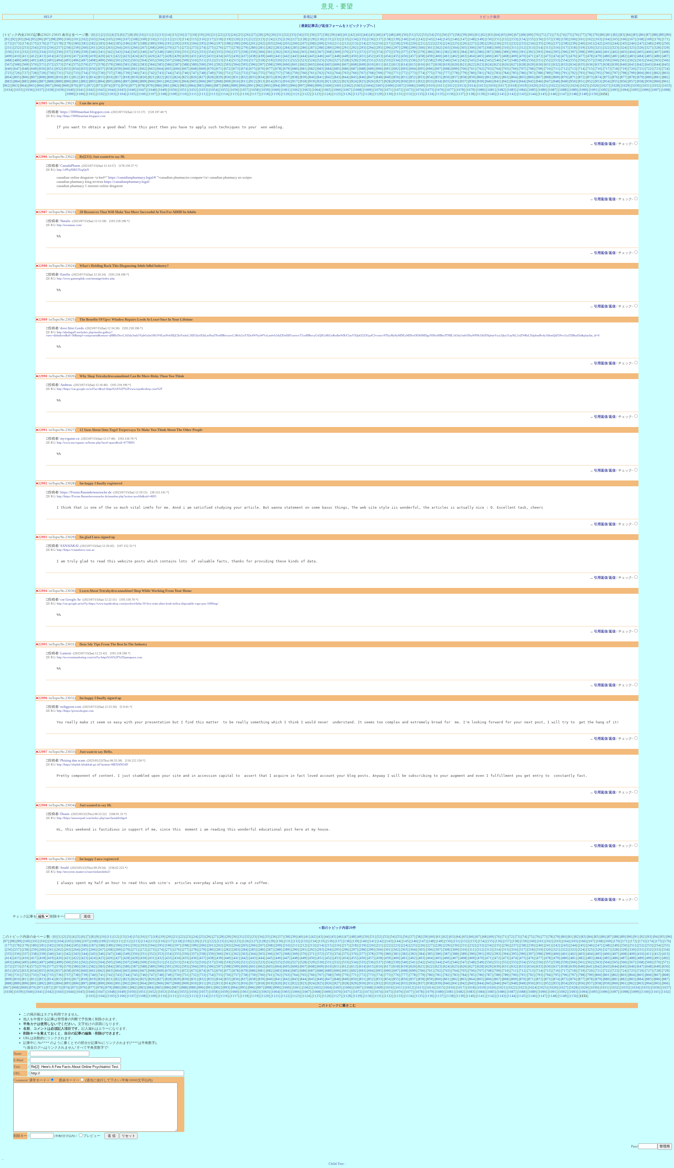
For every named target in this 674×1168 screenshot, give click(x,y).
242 (598, 43)
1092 (604, 90)
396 (564, 52)
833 (253, 77)
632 (556, 64)
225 (455, 43)
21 (214, 35)
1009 (420, 85)
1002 (348, 85)
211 (337, 43)
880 (649, 77)
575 (76, 64)
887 (42, 81)
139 (396, 39)
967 (49, 85)
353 (202, 52)
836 (278, 77)
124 (269, 39)
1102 (101, 94)
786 (522, 73)
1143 (522, 94)
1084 (522, 90)
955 (615, 81)
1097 (655, 90)
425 (143, 56)
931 (413, 81)
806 (25, 77)
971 (82, 85)
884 (17, 81)
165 (615, 39)
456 (404, 56)
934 (438, 81)
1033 (666, 85)
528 (345, 60)
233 (522, 43)
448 (337, 56)
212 (345, 43)
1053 (203, 90)
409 (8, 56)
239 (573, 43)
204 (278, 43)
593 (227, 64)
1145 (542, 94)
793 (581, 73)
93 (20, 39)
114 (185, 39)
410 (17, 56)
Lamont (65, 653)
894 (101, 81)
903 (177, 81)
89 (661, 35)
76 (576, 35)
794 (590, 73)
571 (42, 64)
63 (490, 35)
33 (293, 35)
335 (50, 52)
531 (371, 60)
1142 (511, 94)
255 (42, 48)
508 (177, 60)
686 (345, 69)
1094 (624, 90)
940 (489, 81)
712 (564, 69)
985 (200, 85)
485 (649, 56)
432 (202, 56)
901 (160, 81)
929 (396, 81)
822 (160, 77)
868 (548, 77)
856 (446, 77)
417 (76, 56)
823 (168, 77)
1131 (398, 94)
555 (573, 60)
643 (649, 64)
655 (84, 69)
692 (396, 69)
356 (227, 52)
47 (385, 35)
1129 (378, 94)
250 (665, 43)
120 (236, 39)
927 (379, 81)
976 (124, 85)
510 (194, 60)
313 (531, 48)
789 (548, 73)
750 (219, 73)
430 (185, 56)
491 (34, 60)
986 (209, 85)
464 (472, 56)
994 (276, 85)
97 (47, 39)
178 (59, 43)
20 (207, 35)
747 (194, 73)
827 (202, 77)
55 (438, 35)
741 (143, 73)
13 (161, 35)
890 (67, 81)
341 (101, 52)
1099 (70, 94)
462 (455, 56)
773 (413, 73)
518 (261, 60)
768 (371, 73)
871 (573, 77)
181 (84, 43)
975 (116, 85)
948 (556, 81)
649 (34, 69)
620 (455, 64)
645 (665, 64)
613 (396, 64)
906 (202, 81)
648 (25, 69)
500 (109, 60)
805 (17, 77)
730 (50, 73)
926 (371, 81)
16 (181, 35)
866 (531, 77)
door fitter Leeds (72, 328)
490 (25, 60)
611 (379, 64)
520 (278, 60)
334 (42, 52)
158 (556, 39)
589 (194, 64)
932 (421, 81)
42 (352, 35)
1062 (296, 90)
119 (227, 39)
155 (531, 39)
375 (387, 52)
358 (244, 52)
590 (202, 64)
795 (598, 73)
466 (489, 56)
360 (261, 52)
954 (606, 81)
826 (194, 77)
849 (387, 77)
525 (320, 60)
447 (328, 56)
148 (472, 39)
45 (372, 35)
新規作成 (165, 17)
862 (497, 77)
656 (93, 69)
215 (371, 43)
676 (261, 69)
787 (531, 73)
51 (411, 35)
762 (320, 73)
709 (539, 69)
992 (259, 85)
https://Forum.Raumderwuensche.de (86, 492)
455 (396, 56)
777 (446, 73)
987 (217, 85)
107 (126, 39)
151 (497, 39)
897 (126, 81)
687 (354, 69)
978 (141, 85)
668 (194, 69)
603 (312, 64)
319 (581, 48)
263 (109, 48)
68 (523, 35)
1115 (234, 94)
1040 (70, 90)
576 (84, 64)
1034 (8, 90)
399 (590, 52)
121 (244, 39)
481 (615, 56)
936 (455, 81)
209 (320, 43)
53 (425, 35)
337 (67, 52)
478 (590, 56)
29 (267, 35)
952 (590, 81)
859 (472, 77)
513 (219, 60)
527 (337, 60)
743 (160, 73)
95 (34, 39)
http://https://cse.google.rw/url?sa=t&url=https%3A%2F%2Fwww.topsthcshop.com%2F (109, 388)
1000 (327, 85)
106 (118, 39)
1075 (429, 90)
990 (242, 85)
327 (649, 48)
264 (118, 48)
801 (649, 73)
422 (118, 56)
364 (295, 52)
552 (548, 60)
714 (581, 69)
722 (649, 69)
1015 (481, 85)
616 (421, 64)
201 (253, 43)
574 (67, 64)
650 (42, 69)
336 (59, 52)
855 (438, 77)
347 (152, 52)
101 (76, 39)
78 (589, 35)
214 (362, 43)
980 (158, 85)
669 (202, 69)
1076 (439, 90)
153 (514, 39)
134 (354, 39)
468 (505, 56)
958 (640, 81)
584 (152, 64)
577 (93, 64)
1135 (439, 94)
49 (398, 35)
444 (303, 56)
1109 (172, 94)
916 (286, 81)
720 (632, 69)
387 (489, 52)
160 (573, 39)
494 (59, 60)
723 (657, 69)
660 (126, 69)
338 (76, 52)
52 (418, 35)
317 (564, 48)
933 (430, 81)
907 (211, 81)
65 (504, 35)
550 (531, 60)
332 (25, 52)
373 (371, 52)
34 (299, 35)
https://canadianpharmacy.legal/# (132, 177)
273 (194, 48)
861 (489, 77)
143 (430, 39)
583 (143, 64)
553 (556, 60)
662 (143, 69)
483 (632, 56)
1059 (265, 90)
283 (278, 48)
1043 (101, 90)
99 (60, 39)
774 (421, 73)
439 (261, 56)
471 (531, 56)
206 (295, 43)
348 (160, 52)
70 (536, 35)
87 (648, 35)
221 (421, 43)
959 (649, 81)
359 (253, 52)
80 (602, 35)
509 (185, 60)
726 (17, 73)
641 (632, 64)
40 (339, 35)
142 (421, 39)
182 (93, 43)
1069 (367, 90)
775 (430, 73)
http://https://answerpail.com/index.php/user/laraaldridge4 (92, 817)
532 (379, 60)
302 (438, 48)
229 (489, 43)
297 (396, 48)
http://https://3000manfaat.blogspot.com (81, 115)
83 (622, 35)
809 (50, 77)
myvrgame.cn (70, 438)
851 (404, 77)
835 (269, 77)
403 (623, 52)
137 (379, 39)
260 (84, 48)
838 (295, 77)
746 (185, 73)
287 (312, 48)
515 (236, 60)
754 (253, 73)
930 (404, 81)
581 (126, 64)
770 (387, 73)
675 (253, 69)
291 (345, 48)
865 (522, 77)
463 (463, 56)
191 (168, 43)
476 (573, 56)
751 (227, 73)
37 (319, 35)
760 (303, 73)
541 (455, 60)
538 (430, 60)
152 (505, 39)
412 (34, 56)
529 (354, 60)
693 (404, 69)
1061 (285, 90)
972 (91, 85)
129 (312, 39)
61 (477, 35)
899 (143, 81)
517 (253, 60)
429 (177, 56)
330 (8, 52)
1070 (378, 90)
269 (160, 48)
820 (143, 77)
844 (345, 77)
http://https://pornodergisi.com (75, 710)
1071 (388, 90)
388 (497, 52)
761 (312, 73)
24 (234, 35)
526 (328, 60)
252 (17, 48)
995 (285, 85)
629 (531, 64)
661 (135, 69)
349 (168, 52)
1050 (172, 90)
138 (387, 39)
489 (17, 60)
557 (590, 60)
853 (421, 77)
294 (371, 48)
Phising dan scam (72, 760)
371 (354, 52)
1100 (80, 94)
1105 (131, 94)
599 (278, 64)
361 (269, 52)
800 (640, 73)
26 (247, 35)
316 (556, 48)
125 (278, 39)
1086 (542, 90)
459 (430, 56)
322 (606, 48)
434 (219, 56)
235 (539, 43)
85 (635, 35)
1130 (388, 94)
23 (227, 35)
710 (548, 69)
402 (615, 52)
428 (168, 56)
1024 (574, 85)
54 (431, 35)
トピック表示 (489, 17)
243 (606, 43)
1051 (183, 90)
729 (42, 73)
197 (219, 43)
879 (640, 77)
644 (657, 64)
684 (328, 69)
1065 (326, 90)
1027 (605, 85)
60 (471, 35)
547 (505, 60)
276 (219, 48)
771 (396, 73)
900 (152, 81)
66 (510, 35)
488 (8, 60)
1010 (430, 85)
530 (362, 60)
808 (42, 77)
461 (446, 56)
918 (303, 81)
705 (505, 69)
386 (480, 52)
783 (497, 73)
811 (67, 77)
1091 (593, 90)
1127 (357, 94)
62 (484, 35)
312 (522, 48)
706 (514, 69)
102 (84, 39)
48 (392, 35)
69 (530, 35)
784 (505, 73)
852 (413, 77)
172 (8, 43)
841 (320, 77)
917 (295, 81)
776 (438, 73)
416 (67, 56)
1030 (636, 85)
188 (143, 43)
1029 (625, 85)
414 (50, 56)
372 (362, 52)
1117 (255, 94)
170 (657, 39)
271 (177, 48)
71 (543, 35)
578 (101, 64)
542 (463, 60)
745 (177, 73)
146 (455, 39)
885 (25, 81)
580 (118, 64)
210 (328, 43)
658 (109, 69)
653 (67, 69)
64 (497, 35)
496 (76, 60)
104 (101, 39)
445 (312, 56)
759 (295, 73)
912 (253, 81)
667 (185, 69)
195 (202, 43)
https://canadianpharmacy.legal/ (127, 182)
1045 (121, 90)
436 (236, 56)
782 (489, 73)
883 (8, 81)
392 (531, 52)
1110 (183, 94)
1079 (470, 90)
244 (615, 43)
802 (657, 73)
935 (446, 81)
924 (354, 81)
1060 (275, 90)
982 (175, 85)
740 (135, 73)
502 (126, 60)
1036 (29, 90)
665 (168, 69)
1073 (409, 90)
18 (194, 35)
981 (167, 85)
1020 (533, 85)
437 (244, 56)
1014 (471, 85)
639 (615, 64)
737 (109, 73)
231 (505, 43)
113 (177, 39)
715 (590, 69)
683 (320, 69)
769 (379, 73)
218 (396, 43)
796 (606, 73)
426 (152, 56)
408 (665, 52)
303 (446, 48)
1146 (552, 94)
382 (446, 52)
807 (34, 77)
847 (371, 77)
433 (211, 56)
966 (40, 85)
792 (573, 73)
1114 (224, 94)
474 (556, 56)
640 (623, 64)
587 (177, 64)
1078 (460, 90)
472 (539, 56)
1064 (316, 90)
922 (337, 81)
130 (320, 39)
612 (387, 64)
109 (143, 39)
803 (665, 73)
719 (623, 69)
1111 (193, 94)
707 (522, 69)
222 (430, 43)
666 (177, 69)
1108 (162, 94)
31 (280, 35)
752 (236, 73)
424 (135, 56)
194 (194, 43)
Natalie (65, 221)
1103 (111, 94)
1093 (614, 90)
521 (286, 60)
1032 (656, 85)
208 (312, 43)
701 (472, 69)
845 (354, 77)
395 (556, 52)
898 (135, 81)
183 (101, 43)
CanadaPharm (70, 166)
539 (438, 60)
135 (362, 39)
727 (25, 73)
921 (328, 81)
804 (8, 77)
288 (320, 48)
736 (101, 73)
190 (160, 43)
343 (118, 52)
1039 (59, 90)
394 (548, 52)
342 (109, 52)
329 (665, 48)
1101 (90, 94)
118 (219, 39)
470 (522, 56)
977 (133, 85)
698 (446, 69)
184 (109, 43)
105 (109, 39)
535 (404, 60)
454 (387, 56)
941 (497, 81)
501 (118, 60)
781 (480, 73)
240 (581, 43)
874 (598, 77)
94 (27, 39)
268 (152, 48)
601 (295, 64)
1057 (244, 90)
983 (183, 85)
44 (365, 35)
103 (93, 39)
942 (505, 81)
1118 (265, 94)
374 (379, 52)
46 (378, 35)
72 (550, 35)
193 (185, 43)
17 (188, 35)
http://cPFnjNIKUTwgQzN (73, 169)
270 (168, 48)
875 (606, 77)
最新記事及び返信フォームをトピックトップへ (337, 26)
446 (320, 56)
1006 (389, 85)
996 (293, 85)
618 (438, 64)
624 (489, 64)
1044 (111, 90)
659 (118, 69)
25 (240, 35)
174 (25, 43)
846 (362, 77)
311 (514, 48)
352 (194, 52)
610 (371, 64)
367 (320, 52)
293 (362, 48)
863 (505, 77)
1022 (553, 85)
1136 (450, 94)
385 (472, 52)
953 (598, 81)
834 (261, 77)
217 (387, 43)
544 (480, 60)
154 (522, 39)
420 (101, 56)
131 (328, 39)
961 (665, 81)
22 (220, 35)
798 (623, 73)
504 (143, 60)
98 (53, 39)
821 (152, 77)
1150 (593, 94)
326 (640, 48)
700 (463, 69)
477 (581, 56)
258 (67, 48)
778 (455, 73)
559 (606, 60)
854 (430, 77)
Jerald (64, 868)
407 (657, 52)
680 (295, 69)
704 (497, 69)
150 (489, 39)
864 (514, 77)
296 (387, 48)
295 (379, 48)
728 (34, 73)
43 (359, 35)
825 (185, 77)
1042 (90, 90)
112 (168, 39)
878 (632, 77)
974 (108, 85)
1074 (419, 90)
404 (632, 52)
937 (463, 81)
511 (202, 60)
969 (65, 85)
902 (168, 81)
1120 (285, 94)
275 (211, 48)
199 (236, 43)
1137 (460, 94)
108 (135, 39)
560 (615, 60)
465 (480, 56)
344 (126, 52)
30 (273, 35)
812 (76, 77)
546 (497, 60)
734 (84, 73)
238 (564, 43)
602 (303, 64)
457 (413, 56)
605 (328, 64)
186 (126, 43)
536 (413, 60)
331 (17, 52)
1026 (594, 85)
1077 (450, 90)
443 (295, 56)
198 (227, 43)
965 (32, 85)
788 (539, 73)
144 (438, 39)
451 (362, 56)
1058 (255, 90)
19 (201, 35)
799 (632, 73)
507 (168, 60)
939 (480, 81)
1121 (296, 94)
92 (14, 39)
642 (640, 64)
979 (150, 85)
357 (236, 52)
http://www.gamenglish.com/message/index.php (86, 278)
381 (438, 52)
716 (598, 69)
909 (227, 81)
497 (84, 60)
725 (8, 73)
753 (244, 73)
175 (34, 43)
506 (160, 60)
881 (657, 77)
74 (563, 35)
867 (539, 77)
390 (514, 52)
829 (219, 77)
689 (371, 69)
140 (404, 39)
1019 (523, 85)
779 (463, 73)
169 (649, 39)
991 (251, 85)
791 (564, 73)
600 (286, 64)
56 (444, 35)
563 (640, 60)
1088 (563, 90)
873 (590, 77)
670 (211, 69)
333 (34, 52)
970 (74, 85)
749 (211, 73)
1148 (573, 94)
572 (50, 64)
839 (303, 77)
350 (177, 52)
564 (649, 60)
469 (514, 56)
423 (126, 56)
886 (34, 81)
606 (337, 64)
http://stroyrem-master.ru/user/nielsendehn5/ (83, 871)
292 (354, 48)
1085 (532, 90)
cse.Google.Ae (70, 599)
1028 (615, 85)
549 (522, 60)
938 (472, 81)
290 (337, 48)
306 (472, 48)
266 (135, 48)
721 (640, 69)
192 (177, 43)
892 (84, 81)
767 (362, 73)
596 (253, 64)
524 (312, 60)
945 (531, 81)
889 (59, 81)
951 (581, 81)
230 (497, 43)
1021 (543, 85)
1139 (480, 94)
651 (50, 69)
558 (598, 60)
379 (421, 52)
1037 (39, 90)
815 (101, 77)
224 (446, 43)
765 (345, 73)
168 (640, 39)
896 (118, 81)
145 (446, 39)
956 (623, 81)
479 (598, 56)
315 (548, 48)
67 (517, 35)
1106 (142, 94)
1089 (573, 90)
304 (455, 48)
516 (244, 60)
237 (556, 43)
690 (379, 69)
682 (312, 69)
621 (463, 64)
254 (34, 48)
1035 (18, 90)
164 (606, 39)
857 (455, 77)
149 (480, 39)
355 (219, 52)
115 (194, 39)
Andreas (66, 385)
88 (655, 35)
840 (312, 77)
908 (219, 81)
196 (211, 43)
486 (657, 56)
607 (345, 64)
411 (25, 56)
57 (451, 35)
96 (40, 39)
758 (286, 73)
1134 (429, 94)
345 (135, 52)
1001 (338, 85)
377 (404, 52)
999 (318, 85)
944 (522, 81)
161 (581, 39)
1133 (419, 94)
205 (286, 43)
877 (623, 77)
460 (438, 56)
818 (126, 77)
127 (295, 39)
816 (109, 77)
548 (514, 60)
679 (286, 69)
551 (539, 60)
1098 (665, 90)
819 (135, 77)
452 (371, 56)
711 (556, 69)
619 (446, 64)
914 (269, 81)
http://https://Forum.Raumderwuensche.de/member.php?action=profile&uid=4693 (106, 496)
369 (337, 52)
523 (303, 60)
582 (135, 64)
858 (463, 77)
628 (522, 64)
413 (42, 56)
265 (126, 48)
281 (261, 48)
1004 (369, 85)
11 (148, 35)
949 (564, 81)
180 (76, 43)
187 (135, 43)
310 (505, 48)
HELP (48, 17)
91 (7, 39)
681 (303, 69)
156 (539, 39)
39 (332, 35)
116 (202, 39)
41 (346, 35)
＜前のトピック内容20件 (337, 928)
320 (590, 48)
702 (480, 69)
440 (269, 56)
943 (514, 81)
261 (93, 48)
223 (438, 43)
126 (286, 39)
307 (480, 48)
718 (615, 69)
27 (253, 35)
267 (143, 48)
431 (194, 56)
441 (278, 56)
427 (160, 56)
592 (219, 64)
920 (320, 81)
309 (497, 48)
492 (42, 60)
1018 (512, 85)
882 (665, 77)
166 (623, 39)
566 (665, 60)
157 (548, 39)
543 (472, 60)
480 (606, 56)
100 (67, 39)
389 (505, 52)
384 (463, 52)
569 (25, 64)
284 (286, 48)
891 (76, 81)
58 (457, 35)
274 (202, 48)
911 (244, 81)
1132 (409, 94)
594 (236, 64)
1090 (583, 90)
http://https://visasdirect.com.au (76, 549)
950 (573, 81)
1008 (410, 85)
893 (93, 81)
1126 (347, 94)
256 (50, 48)
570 (34, 64)
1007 (399, 85)
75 (569, 35)
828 (211, 77)
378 (413, 52)
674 (244, 69)
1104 (121, 94)
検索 (634, 17)
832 (244, 77)
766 (354, 73)
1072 (398, 90)
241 (590, 43)
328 (657, 48)
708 (531, 69)
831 (236, 77)
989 (234, 85)
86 (642, 35)
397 (573, 52)
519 (269, 60)
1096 (645, 90)
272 (185, 48)
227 (472, 43)
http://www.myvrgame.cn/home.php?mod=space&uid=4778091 (96, 442)
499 (101, 60)
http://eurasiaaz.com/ (69, 225)
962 (6, 85)
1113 (213, 94)
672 (227, 69)
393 (539, 52)
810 (59, 77)
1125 (337, 94)
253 (25, 48)
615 (413, 64)
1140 (491, 94)
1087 (552, 90)
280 (253, 48)
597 (261, 64)
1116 (244, 94)
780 (472, 73)
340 (93, 52)
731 (59, 73)
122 (253, 39)
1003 (358, 85)
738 (118, 73)
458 (421, 56)
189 (152, 43)
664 (160, 69)
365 (303, 52)
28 (260, 35)
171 (665, 39)
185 (118, 43)
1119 (275, 94)
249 (657, 43)
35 (306, 35)
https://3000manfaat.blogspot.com (85, 112)
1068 (357, 90)
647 (17, 69)
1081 (491, 90)
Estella (65, 274)
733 (76, 73)
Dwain (65, 814)
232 (514, 43)
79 (596, 35)
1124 (326, 94)
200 (244, 43)
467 (497, 56)
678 (278, 69)
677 (269, 69)
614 (404, 64)
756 (269, 73)
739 (126, 73)
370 (345, 52)
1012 (451, 85)
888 (50, 81)
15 (174, 35)
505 (152, 60)
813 (84, 77)
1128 (367, 94)
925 (362, 81)
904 (185, 81)
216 (379, 43)
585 (160, 64)
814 (93, 77)
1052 (193, 90)
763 (328, 73)
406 (649, 52)
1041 (80, 90)
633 (564, 64)
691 (387, 69)
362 (278, 52)
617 (430, 64)
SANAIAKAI (69, 546)
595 (244, 64)
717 (606, 69)
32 (286, 35)
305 (463, 48)
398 (581, 52)
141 (413, 39)
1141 (501, 94)
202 (261, 43)
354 (211, 52)
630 (539, 64)
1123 (316, 94)
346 (143, 52)
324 (623, 48)
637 (598, 64)
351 (185, 52)
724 (665, 69)
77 (582, 35)
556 (581, 60)
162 (590, 39)
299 (413, 48)
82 (615, 35)
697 (438, 69)
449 (345, 56)
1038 (49, 90)
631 (548, 64)
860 (480, 77)
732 (67, 73)
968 (57, 85)
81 (609, 35)
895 (109, 81)
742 (152, 73)
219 (404, 43)
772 (404, 73)
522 (295, 60)
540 (446, 60)
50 (405, 35)
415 (59, 56)
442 (286, 56)
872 (581, 77)
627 (514, 64)
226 (463, 43)
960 (657, 81)
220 (413, 43)
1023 (564, 85)
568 (17, 64)
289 (328, 48)
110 (152, 39)
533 (387, 60)
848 (379, 77)
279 (244, 48)
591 (211, 64)
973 (99, 85)
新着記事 (310, 17)
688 (362, 69)
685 (337, 69)
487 (665, 56)
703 (489, 69)
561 (623, 60)
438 (253, 56)
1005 (379, 85)
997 (301, 85)
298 (404, 48)
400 (598, 52)
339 (84, 52)
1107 (152, 94)
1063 (306, 90)
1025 (584, 85)
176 (42, 43)
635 (581, 64)
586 (168, 64)
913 (261, 81)
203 (269, 43)
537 (421, 60)
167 (632, 39)
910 (236, 81)
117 (211, 39)
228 (480, 43)
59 (464, 35)
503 (135, 60)
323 (615, 48)
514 (227, 60)
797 (615, 73)
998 (310, 85)
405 (640, 52)
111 (160, 39)
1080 (480, 90)
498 (93, 60)
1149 (583, 94)
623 (480, 64)
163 (598, 39)
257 (59, 48)
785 (514, 73)
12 (155, 35)
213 (354, 43)
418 (84, 56)
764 (337, 73)
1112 (203, 94)
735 (93, 73)
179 (67, 43)
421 (109, 56)
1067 (347, 90)
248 (649, 43)
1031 (646, 85)
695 (421, 69)
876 (615, 77)
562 (632, 60)
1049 (162, 90)
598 (269, 64)
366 (312, 52)
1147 (563, 94)
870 (564, 77)
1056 (234, 90)
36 (313, 35)
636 (590, 64)
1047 (142, 90)
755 (261, 73)
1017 (502, 85)
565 (657, 60)
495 (67, 60)
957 (632, 81)
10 (141, 35)
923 (345, 81)
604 (320, 64)
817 (118, 77)
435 (227, 56)
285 (295, 48)
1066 (337, 90)
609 (362, 64)
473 (548, 56)
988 (226, 85)
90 (668, 35)
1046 (131, 90)
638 (606, 64)
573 (59, 64)
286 (303, 48)
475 (564, 56)
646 (8, 69)
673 (236, 69)
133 (345, 39)
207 (303, 43)
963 (15, 85)
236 (548, 43)
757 (278, 73)
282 (269, 48)
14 (168, 35)
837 (286, 77)
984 (192, 85)
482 (623, 56)
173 (17, 43)
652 (59, 69)
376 (396, 52)
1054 (213, 90)
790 (556, 73)
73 (556, 35)
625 (497, 64)
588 (185, 64)
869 (556, 77)
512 (211, 60)
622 (472, 64)
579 (109, 64)
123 (261, 39)
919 (312, 81)
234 (531, 43)
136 (371, 39)
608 (354, 64)
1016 (492, 85)
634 (573, 64)
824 (177, 77)
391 (522, 52)
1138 (470, 94)
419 (93, 56)
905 (194, 81)
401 (606, 52)
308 (489, 48)
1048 (152, 90)
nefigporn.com (70, 707)
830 (227, 77)
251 (8, 48)
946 (539, 81)
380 (430, 52)
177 (50, 43)
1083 (511, 90)
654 (76, 69)
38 (326, 35)
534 (396, 60)
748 (202, 73)
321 (598, 48)
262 (101, 48)
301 (430, 48)
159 (564, 39)
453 (379, 56)
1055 (224, 90)
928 (387, 81)
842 (328, 77)
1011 (440, 85)
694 (413, 69)
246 (632, 43)
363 (286, 52)
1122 (306, 94)
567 (8, 64)
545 (489, 60)
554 (564, 60)
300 (421, 48)
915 (278, 81)
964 (23, 85)
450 (354, 56)
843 (337, 77)
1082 (501, 90)
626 (505, 64)
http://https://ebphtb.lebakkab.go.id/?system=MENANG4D (92, 764)
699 (455, 69)
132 (337, 39)
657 (101, 69)
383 (455, 52)
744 (168, 73)
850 (396, 77)
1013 (461, 85)
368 (328, 52)
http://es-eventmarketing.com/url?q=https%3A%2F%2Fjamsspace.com (99, 657)
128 (303, 39)
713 (573, 69)
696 (430, 69)
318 (573, 48)
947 (548, 81)
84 (629, 35)
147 (463, 39)
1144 (532, 94)
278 (236, 48)
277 (227, 48)
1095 (634, 90)
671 (219, 69)
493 (50, 60)
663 (152, 69)
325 (632, 48)
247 (640, 43)
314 (539, 48)
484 (640, 56)
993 (268, 85)
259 (76, 48)
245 (623, 43)
